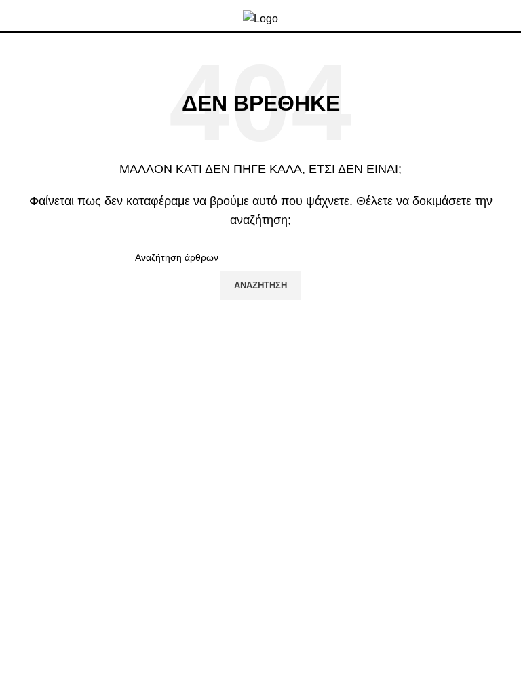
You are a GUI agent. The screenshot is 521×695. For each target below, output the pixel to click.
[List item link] (260, 490)
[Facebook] (24, 618)
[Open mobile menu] (505, 15)
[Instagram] (60, 618)
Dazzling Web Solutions (338, 662)
